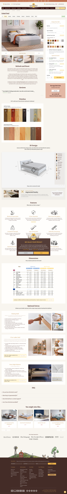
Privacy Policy (26, 249)
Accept (41, 252)
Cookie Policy (35, 249)
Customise (26, 252)
